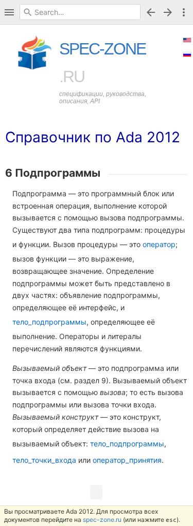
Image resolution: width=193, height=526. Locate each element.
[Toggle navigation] (9, 12)
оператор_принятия (127, 460)
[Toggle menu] (183, 12)
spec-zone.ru (102, 519)
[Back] (151, 12)
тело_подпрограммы (49, 321)
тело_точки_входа (44, 460)
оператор (159, 244)
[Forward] (169, 12)
